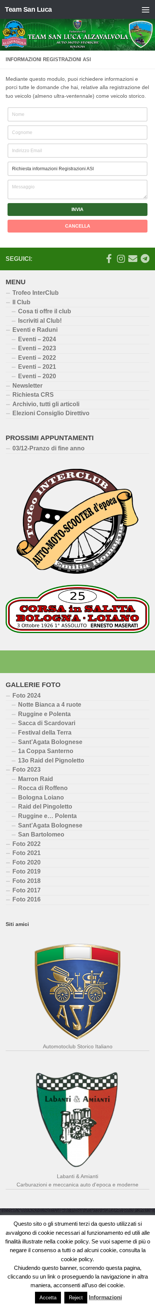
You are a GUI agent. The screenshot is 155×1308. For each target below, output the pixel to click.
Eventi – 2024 (37, 339)
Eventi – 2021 (37, 367)
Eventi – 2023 (37, 348)
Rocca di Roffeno (43, 788)
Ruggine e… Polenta (47, 816)
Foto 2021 (26, 853)
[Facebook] (108, 258)
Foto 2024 (26, 695)
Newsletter (27, 385)
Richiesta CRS (33, 394)
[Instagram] (120, 258)
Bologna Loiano (41, 797)
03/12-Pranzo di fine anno (48, 448)
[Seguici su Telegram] (144, 258)
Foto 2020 (26, 862)
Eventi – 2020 (37, 376)
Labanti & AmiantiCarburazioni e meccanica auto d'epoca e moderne (77, 1180)
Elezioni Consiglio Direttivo (51, 413)
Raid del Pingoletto (45, 806)
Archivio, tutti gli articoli (45, 404)
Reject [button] (76, 1297)
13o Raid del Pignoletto (51, 760)
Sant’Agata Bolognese (50, 742)
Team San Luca (28, 9)
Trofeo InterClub (35, 293)
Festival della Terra (44, 732)
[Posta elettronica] (132, 258)
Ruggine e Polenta (44, 714)
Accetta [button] (48, 1297)
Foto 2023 (26, 769)
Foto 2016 (26, 899)
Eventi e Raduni (35, 330)
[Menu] (145, 9)
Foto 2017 (26, 890)
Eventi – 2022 (37, 357)
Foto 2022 (26, 844)
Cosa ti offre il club (44, 311)
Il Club (21, 302)
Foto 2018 (26, 881)
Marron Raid (35, 779)
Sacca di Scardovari (46, 723)
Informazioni (105, 1297)
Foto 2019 (26, 871)
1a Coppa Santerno (45, 751)
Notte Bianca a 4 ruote (49, 704)
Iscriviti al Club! (40, 320)
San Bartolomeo (41, 834)
